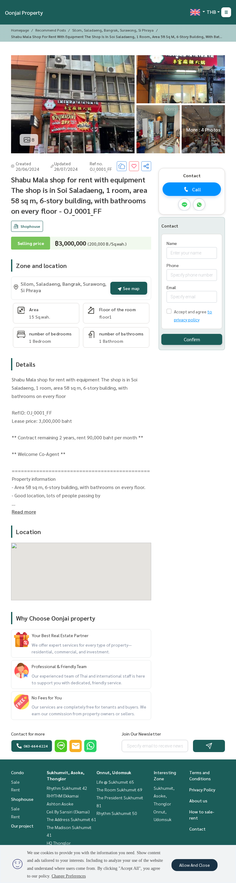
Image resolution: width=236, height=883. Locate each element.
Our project (22, 825)
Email (171, 287)
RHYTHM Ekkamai (63, 795)
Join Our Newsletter (141, 733)
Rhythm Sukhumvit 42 (67, 788)
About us (198, 800)
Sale (15, 782)
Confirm (192, 339)
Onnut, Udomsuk (113, 772)
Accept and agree (190, 311)
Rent (15, 789)
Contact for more (28, 733)
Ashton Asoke (60, 803)
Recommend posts (50, 30)
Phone (173, 265)
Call (196, 189)
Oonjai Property (24, 12)
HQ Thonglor (59, 843)
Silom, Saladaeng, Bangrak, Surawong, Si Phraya (113, 30)
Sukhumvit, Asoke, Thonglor (164, 795)
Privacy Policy (202, 789)
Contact (197, 828)
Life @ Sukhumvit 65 (115, 782)
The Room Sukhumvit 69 (119, 789)
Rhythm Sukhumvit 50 (116, 813)
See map (131, 288)
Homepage (20, 30)
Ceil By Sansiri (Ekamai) (68, 811)
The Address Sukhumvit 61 (71, 819)
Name (172, 243)
